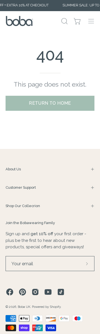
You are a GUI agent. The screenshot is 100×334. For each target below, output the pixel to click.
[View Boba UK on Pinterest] (22, 292)
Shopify (55, 307)
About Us (13, 169)
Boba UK (24, 307)
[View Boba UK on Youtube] (48, 292)
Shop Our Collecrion (23, 206)
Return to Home (50, 103)
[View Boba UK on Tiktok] (61, 292)
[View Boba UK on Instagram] (35, 292)
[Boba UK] (19, 21)
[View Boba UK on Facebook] (10, 292)
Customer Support (21, 187)
